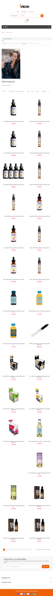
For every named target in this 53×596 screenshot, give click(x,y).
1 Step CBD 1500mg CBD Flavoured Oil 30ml (13, 153)
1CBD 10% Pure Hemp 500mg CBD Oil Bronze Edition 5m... (13, 538)
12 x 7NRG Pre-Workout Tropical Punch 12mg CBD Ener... (13, 442)
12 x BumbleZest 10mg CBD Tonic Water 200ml (39, 441)
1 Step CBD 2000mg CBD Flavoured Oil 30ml (13, 184)
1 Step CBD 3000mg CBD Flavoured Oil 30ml (39, 216)
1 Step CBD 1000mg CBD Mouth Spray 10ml (39, 121)
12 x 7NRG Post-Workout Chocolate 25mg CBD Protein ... (13, 377)
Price (3, 41)
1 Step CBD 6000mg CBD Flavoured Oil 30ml (13, 279)
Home (3, 32)
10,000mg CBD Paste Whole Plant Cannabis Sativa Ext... (39, 344)
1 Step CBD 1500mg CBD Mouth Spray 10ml (39, 153)
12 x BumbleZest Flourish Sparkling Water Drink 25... (39, 473)
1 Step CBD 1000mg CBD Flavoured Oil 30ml (13, 121)
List (6, 91)
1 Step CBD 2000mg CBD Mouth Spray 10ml (39, 184)
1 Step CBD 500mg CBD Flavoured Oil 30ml (13, 248)
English (25, 11)
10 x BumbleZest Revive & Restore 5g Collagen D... (13, 344)
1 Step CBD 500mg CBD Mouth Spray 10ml (39, 248)
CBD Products (9, 32)
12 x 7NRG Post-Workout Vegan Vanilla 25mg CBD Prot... (13, 409)
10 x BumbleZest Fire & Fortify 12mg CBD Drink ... (39, 311)
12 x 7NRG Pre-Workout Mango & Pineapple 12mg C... (39, 409)
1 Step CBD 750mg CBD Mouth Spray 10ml (39, 279)
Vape (27, 591)
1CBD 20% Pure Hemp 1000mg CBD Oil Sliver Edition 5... (39, 538)
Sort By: (37, 91)
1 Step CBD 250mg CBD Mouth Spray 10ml (13, 216)
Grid (3, 91)
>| (30, 549)
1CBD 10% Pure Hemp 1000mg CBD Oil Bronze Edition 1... (39, 506)
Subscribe (45, 566)
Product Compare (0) (6, 85)
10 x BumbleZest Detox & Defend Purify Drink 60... (13, 311)
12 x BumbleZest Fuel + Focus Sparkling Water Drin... (13, 506)
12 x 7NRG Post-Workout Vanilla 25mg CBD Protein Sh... (39, 377)
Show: (28, 91)
